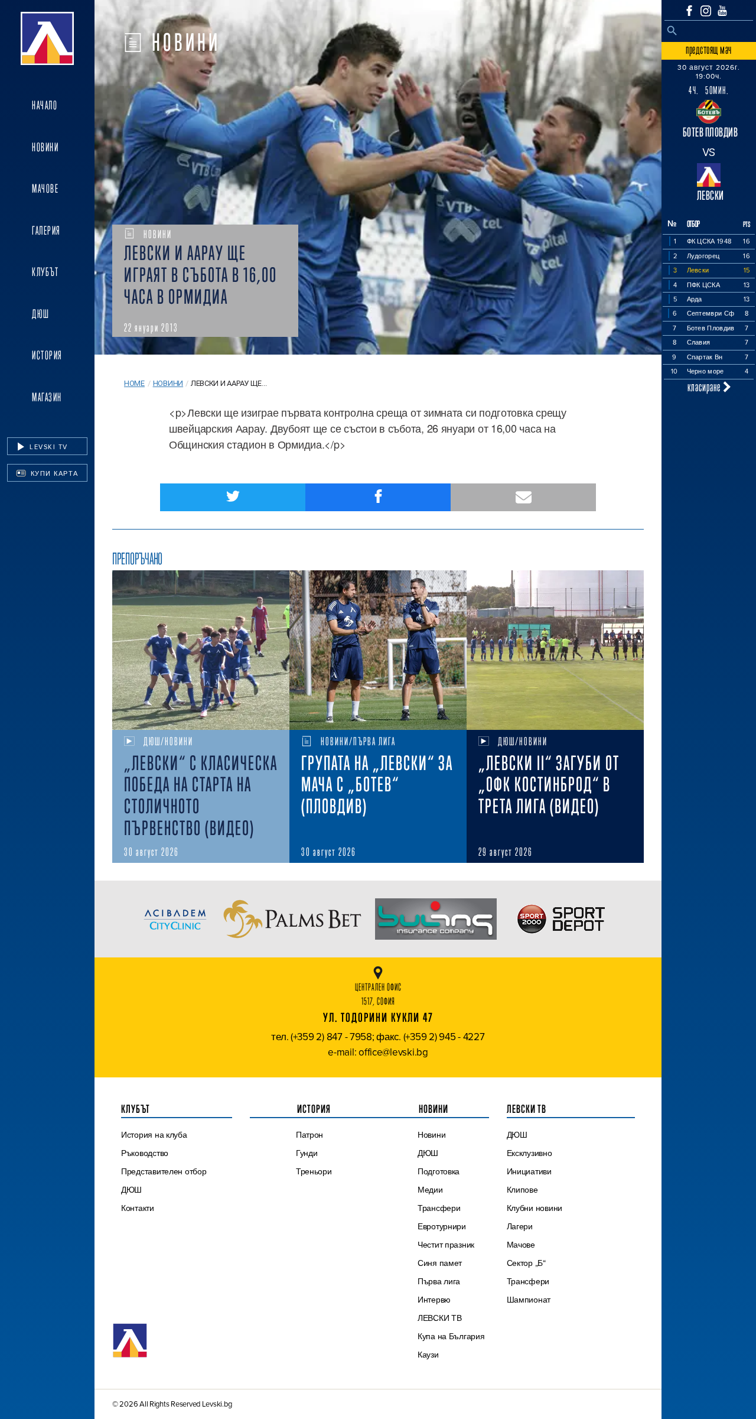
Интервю (434, 1300)
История (47, 355)
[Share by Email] (523, 497)
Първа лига (439, 1281)
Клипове (522, 1190)
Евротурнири (442, 1226)
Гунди (307, 1153)
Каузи (428, 1354)
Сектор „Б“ (526, 1263)
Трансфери (439, 1208)
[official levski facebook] (689, 10)
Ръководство (144, 1153)
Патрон (309, 1135)
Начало (44, 105)
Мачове (45, 188)
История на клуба (154, 1135)
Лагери (520, 1226)
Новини (45, 147)
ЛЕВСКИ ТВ (440, 1318)
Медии (430, 1190)
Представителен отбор (164, 1171)
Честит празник (446, 1245)
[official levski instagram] (705, 11)
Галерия (46, 230)
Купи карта (53, 473)
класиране (705, 386)
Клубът (45, 271)
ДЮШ (41, 313)
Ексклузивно (529, 1153)
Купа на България (451, 1336)
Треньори (314, 1171)
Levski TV (47, 447)
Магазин (47, 397)
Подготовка (439, 1171)
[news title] (200, 650)
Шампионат (529, 1300)
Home (134, 383)
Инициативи (529, 1171)
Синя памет (440, 1263)
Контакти (137, 1208)
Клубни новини (535, 1208)
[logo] (47, 38)
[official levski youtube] (722, 10)
